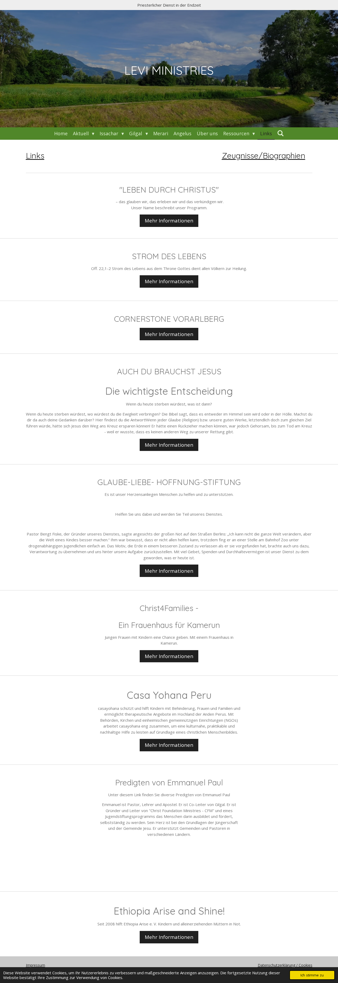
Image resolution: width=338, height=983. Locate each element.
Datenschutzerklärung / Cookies (285, 965)
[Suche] (281, 133)
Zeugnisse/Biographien (263, 156)
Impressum (35, 965)
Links (35, 156)
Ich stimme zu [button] (312, 975)
